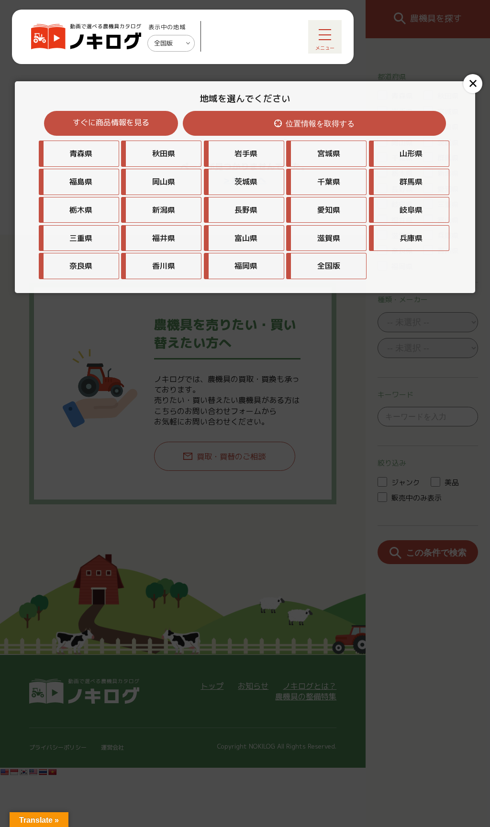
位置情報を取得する (320, 124)
